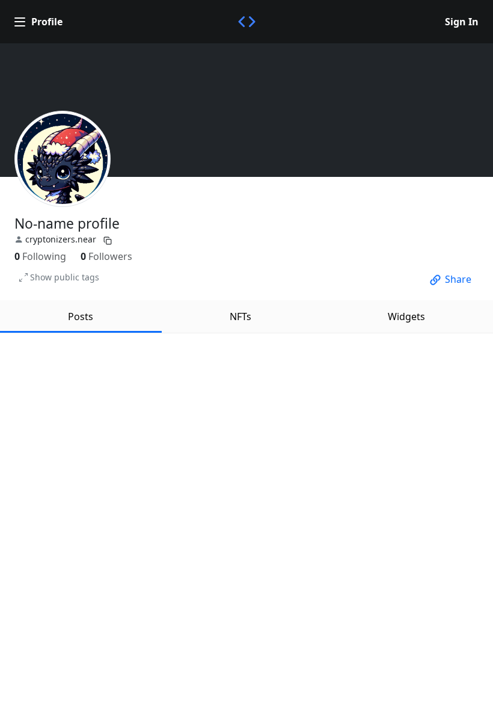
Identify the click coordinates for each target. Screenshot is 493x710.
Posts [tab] (80, 316)
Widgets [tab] (406, 316)
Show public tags (64, 277)
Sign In (462, 21)
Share (458, 279)
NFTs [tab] (240, 316)
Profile (47, 21)
